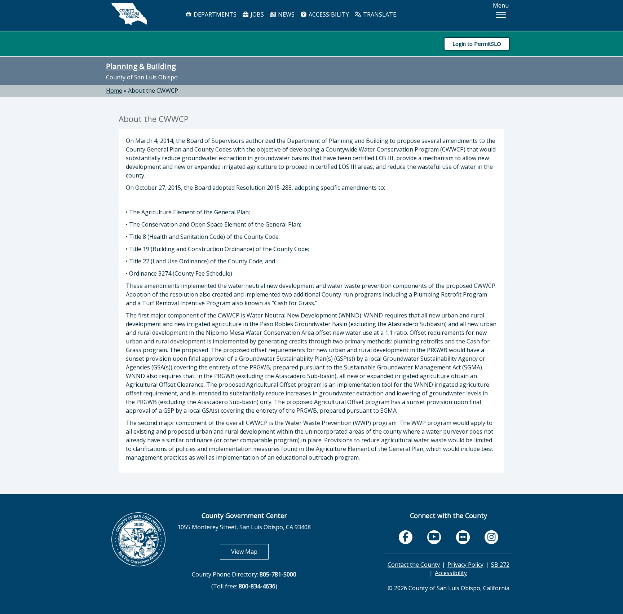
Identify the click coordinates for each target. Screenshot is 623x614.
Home (114, 91)
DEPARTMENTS (214, 14)
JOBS (256, 14)
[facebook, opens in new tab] (405, 537)
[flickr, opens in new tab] (463, 537)
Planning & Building (141, 66)
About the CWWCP (153, 91)
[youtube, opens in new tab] (434, 537)
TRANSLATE (379, 14)
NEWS (286, 14)
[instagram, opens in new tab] (491, 537)
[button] (501, 14)
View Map (250, 551)
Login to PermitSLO (476, 43)
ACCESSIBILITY (328, 14)
